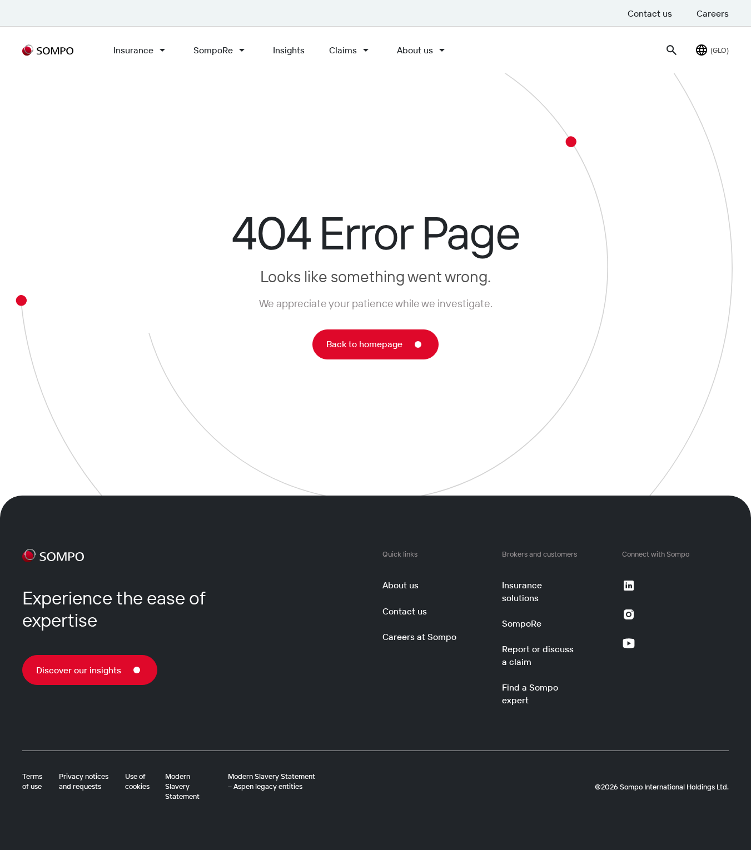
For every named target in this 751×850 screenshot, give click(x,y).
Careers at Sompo (419, 636)
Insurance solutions (522, 591)
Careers (713, 13)
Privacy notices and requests (83, 781)
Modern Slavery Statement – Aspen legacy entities (271, 781)
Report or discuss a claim (538, 655)
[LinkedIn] (628, 585)
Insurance (133, 50)
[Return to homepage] (47, 50)
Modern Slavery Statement (182, 786)
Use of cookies (137, 781)
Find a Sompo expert (530, 693)
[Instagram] (628, 614)
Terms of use (32, 781)
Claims (343, 50)
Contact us (650, 13)
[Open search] (671, 50)
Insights (289, 50)
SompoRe (213, 50)
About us (415, 50)
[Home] (53, 555)
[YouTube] (628, 643)
